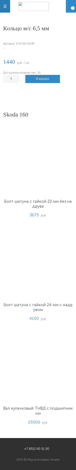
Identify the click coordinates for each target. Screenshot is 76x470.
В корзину (42, 78)
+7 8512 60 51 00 (36, 449)
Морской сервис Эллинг (43, 459)
